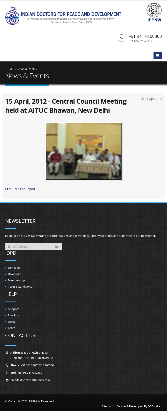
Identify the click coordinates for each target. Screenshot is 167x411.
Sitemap (107, 406)
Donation (14, 268)
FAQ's (11, 328)
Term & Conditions (20, 286)
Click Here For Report (20, 189)
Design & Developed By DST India (138, 406)
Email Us (13, 315)
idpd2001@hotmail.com (35, 380)
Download (14, 274)
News (11, 321)
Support (13, 309)
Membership (16, 280)
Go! (57, 246)
